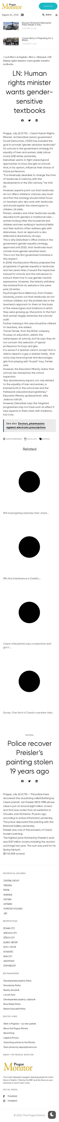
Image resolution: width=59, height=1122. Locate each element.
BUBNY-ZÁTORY (10, 943)
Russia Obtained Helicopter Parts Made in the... (36, 24)
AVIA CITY (7, 957)
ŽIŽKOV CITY (9, 938)
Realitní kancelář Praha (14, 1009)
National (46, 439)
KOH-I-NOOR (9, 947)
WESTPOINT (8, 961)
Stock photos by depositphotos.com (20, 1047)
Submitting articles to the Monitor (19, 1043)
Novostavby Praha (12, 986)
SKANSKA (7, 895)
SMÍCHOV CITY (10, 933)
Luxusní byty (9, 995)
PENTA (6, 890)
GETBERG (7, 904)
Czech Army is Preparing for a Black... (37, 39)
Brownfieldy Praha (12, 1004)
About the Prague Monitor (15, 1029)
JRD (5, 914)
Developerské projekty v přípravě (19, 1000)
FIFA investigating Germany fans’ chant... (26, 513)
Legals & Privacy (11, 1038)
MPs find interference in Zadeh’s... (22, 578)
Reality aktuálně (11, 990)
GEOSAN (7, 899)
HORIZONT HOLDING (12, 909)
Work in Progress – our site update (19, 1024)
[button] (48, 6)
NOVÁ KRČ (8, 952)
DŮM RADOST (9, 966)
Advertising (8, 1033)
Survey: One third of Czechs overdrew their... (28, 713)
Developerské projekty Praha (17, 981)
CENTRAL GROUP (11, 881)
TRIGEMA (7, 886)
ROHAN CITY (9, 928)
